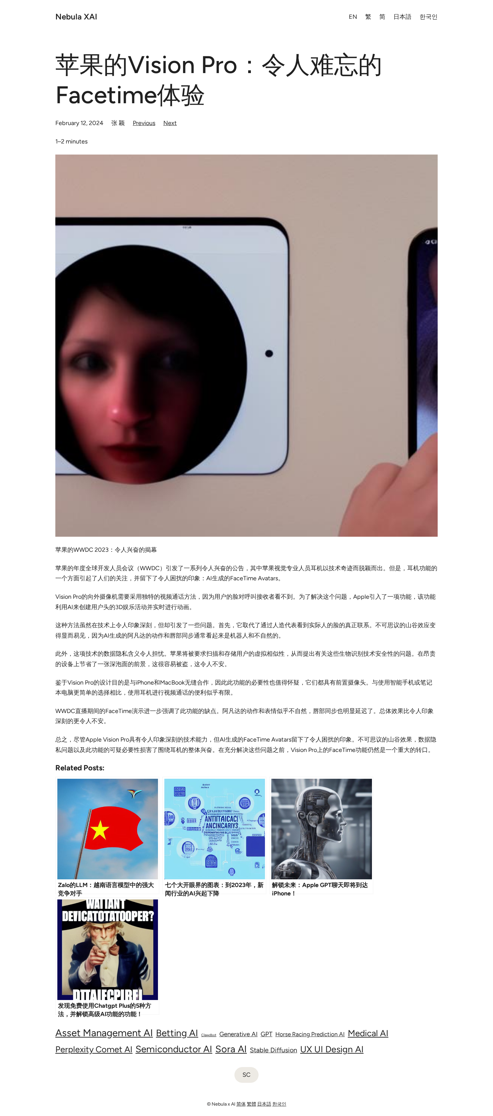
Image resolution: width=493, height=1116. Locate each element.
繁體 (251, 1104)
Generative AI (238, 1034)
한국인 (279, 1104)
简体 (241, 1104)
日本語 (264, 1104)
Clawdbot (208, 1035)
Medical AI (368, 1033)
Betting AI (177, 1033)
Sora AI (231, 1049)
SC (246, 1074)
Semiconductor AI (173, 1049)
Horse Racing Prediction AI (310, 1034)
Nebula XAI (76, 16)
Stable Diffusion (273, 1050)
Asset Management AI (104, 1033)
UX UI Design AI (332, 1049)
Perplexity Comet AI (93, 1049)
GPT (266, 1034)
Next (170, 123)
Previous (144, 123)
